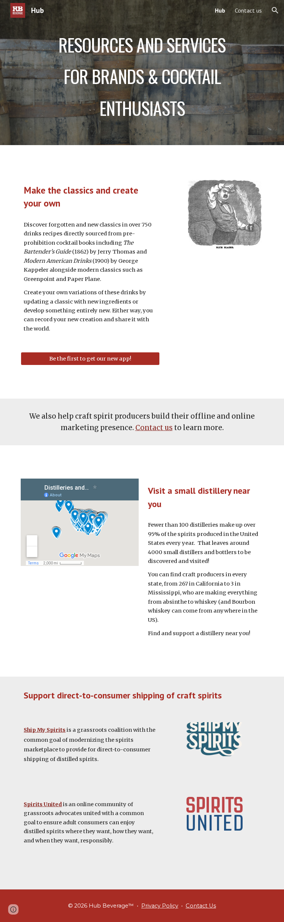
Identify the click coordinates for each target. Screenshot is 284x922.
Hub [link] (220, 10)
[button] (275, 10)
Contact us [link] (248, 10)
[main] (141, 72)
